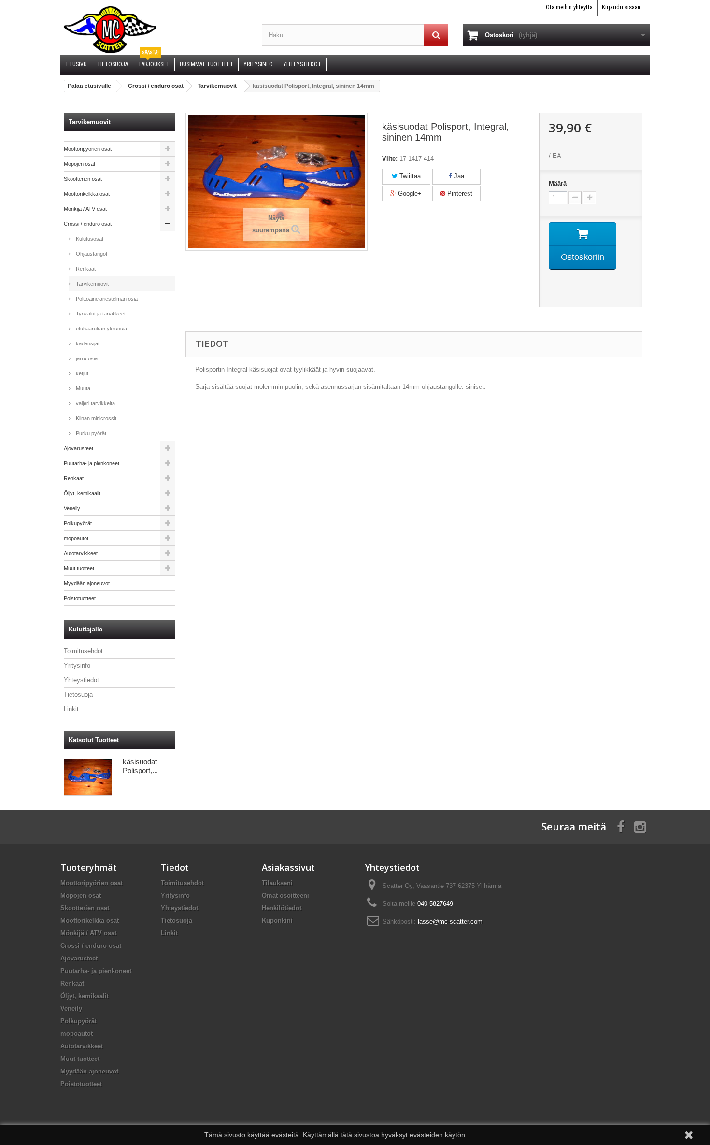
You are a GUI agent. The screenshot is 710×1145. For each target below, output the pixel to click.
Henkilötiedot (281, 908)
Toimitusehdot (83, 651)
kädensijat (86, 343)
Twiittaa (409, 176)
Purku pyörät (90, 433)
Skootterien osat (83, 179)
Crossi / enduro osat (88, 224)
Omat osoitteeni (285, 895)
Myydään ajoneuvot (87, 583)
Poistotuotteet (80, 598)
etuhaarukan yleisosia (100, 328)
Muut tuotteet (79, 568)
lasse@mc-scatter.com (450, 921)
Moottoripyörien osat (88, 149)
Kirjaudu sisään (621, 7)
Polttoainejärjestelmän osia (106, 298)
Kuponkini (277, 920)
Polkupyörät (78, 523)
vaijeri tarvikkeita (94, 403)
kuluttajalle (85, 629)
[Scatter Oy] (153, 29)
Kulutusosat (88, 239)
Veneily (72, 508)
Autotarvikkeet (81, 553)
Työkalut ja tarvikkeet (100, 313)
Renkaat (85, 269)
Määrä (558, 183)
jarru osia (86, 358)
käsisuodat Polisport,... (140, 766)
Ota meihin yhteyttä (569, 7)
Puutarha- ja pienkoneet (91, 463)
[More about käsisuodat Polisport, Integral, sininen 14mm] (88, 777)
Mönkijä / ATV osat (85, 209)
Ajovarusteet (78, 448)
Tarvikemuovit (91, 283)
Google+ (409, 193)
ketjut (81, 373)
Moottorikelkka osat (87, 194)
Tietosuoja (78, 694)
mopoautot (76, 538)
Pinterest (458, 193)
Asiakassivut (288, 867)
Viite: (390, 158)
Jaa (458, 176)
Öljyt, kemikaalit (82, 493)
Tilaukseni (277, 883)
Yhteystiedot (81, 680)
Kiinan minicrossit (95, 418)
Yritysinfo (77, 665)
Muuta (82, 388)
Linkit (71, 709)
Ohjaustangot (90, 254)
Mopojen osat (79, 164)
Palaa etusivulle (89, 86)
